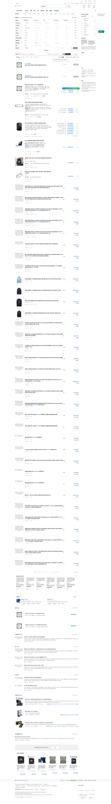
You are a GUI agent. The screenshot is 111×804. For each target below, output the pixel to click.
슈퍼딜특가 (54, 603)
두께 (32, 109)
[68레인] (58, 38)
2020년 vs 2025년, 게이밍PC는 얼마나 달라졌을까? (34, 637)
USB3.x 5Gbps (37, 128)
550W (42, 125)
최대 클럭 (33, 87)
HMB (40, 107)
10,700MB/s (41, 105)
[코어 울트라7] (48, 25)
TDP (46, 87)
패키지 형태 (17, 43)
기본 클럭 (26, 87)
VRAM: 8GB (42, 145)
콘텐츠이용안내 (42, 789)
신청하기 (74, 596)
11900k (51, 13)
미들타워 (31, 129)
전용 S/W (47, 107)
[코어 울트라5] (58, 25)
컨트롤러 (43, 104)
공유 (95, 10)
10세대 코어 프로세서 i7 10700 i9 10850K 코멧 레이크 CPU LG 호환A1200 (41, 243)
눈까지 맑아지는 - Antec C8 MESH (88, 69)
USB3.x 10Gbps (31, 128)
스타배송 (59, 603)
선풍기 (85, 29)
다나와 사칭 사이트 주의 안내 (22, 780)
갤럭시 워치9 (86, 18)
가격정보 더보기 (73, 90)
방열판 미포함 (28, 109)
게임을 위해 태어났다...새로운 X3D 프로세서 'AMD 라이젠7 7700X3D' (91, 43)
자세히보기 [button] (36, 789)
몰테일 (86, 1)
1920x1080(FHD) (30, 143)
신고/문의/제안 (87, 790)
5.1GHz (36, 87)
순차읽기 (28, 105)
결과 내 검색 (67, 54)
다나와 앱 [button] (17, 3)
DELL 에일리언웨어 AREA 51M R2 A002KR (34, 140)
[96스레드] (38, 33)
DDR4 (43, 86)
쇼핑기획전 (81, 3)
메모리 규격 (39, 86)
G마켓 (50, 599)
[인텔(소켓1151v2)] (48, 28)
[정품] (48, 43)
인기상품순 (17, 57)
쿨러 (16, 45)
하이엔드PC (28, 603)
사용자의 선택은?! (74, 17)
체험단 (91, 3)
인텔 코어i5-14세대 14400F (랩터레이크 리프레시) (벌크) (63, 766)
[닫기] (68, 59)
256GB (26, 127)
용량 (36, 147)
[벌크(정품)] (68, 43)
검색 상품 (31, 54)
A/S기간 (45, 108)
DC (40, 147)
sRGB (35, 143)
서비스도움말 (92, 790)
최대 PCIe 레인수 (18, 38)
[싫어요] (52, 747)
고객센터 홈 (81, 790)
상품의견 (26, 714)
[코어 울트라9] (38, 25)
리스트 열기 (77, 14)
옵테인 (44, 89)
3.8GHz (29, 87)
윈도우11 (85, 31)
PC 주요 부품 (35, 20)
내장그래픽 (17, 40)
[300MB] (38, 35)
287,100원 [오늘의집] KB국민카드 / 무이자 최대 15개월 (39, 114)
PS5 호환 (41, 108)
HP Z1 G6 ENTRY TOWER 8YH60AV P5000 (35, 123)
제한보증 (50, 108)
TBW (35, 108)
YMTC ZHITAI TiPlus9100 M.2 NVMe (34, 102)
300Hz (41, 143)
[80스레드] (48, 33)
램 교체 (31, 147)
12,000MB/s (32, 105)
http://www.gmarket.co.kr (53, 600)
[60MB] (58, 35)
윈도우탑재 (33, 603)
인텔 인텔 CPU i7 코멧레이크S (33, 437)
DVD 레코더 (30, 127)
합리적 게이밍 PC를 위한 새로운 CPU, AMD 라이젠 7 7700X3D (89, 91)
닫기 (26, 91)
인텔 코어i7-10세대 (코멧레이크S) (34, 84)
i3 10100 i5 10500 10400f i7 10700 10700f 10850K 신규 (41, 449)
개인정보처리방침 (73, 780)
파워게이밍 (38, 603)
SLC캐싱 (37, 107)
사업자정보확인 (54, 785)
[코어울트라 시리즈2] (38, 23)
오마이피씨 (24, 599)
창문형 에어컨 (86, 34)
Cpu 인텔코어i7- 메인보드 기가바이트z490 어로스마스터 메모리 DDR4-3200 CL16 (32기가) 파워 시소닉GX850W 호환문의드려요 (50, 724)
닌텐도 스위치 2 (86, 25)
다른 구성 (75, 135)
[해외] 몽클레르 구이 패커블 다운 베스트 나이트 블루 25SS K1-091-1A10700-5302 (43, 290)
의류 (44, 20)
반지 (25, 174)
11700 (47, 13)
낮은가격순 (22, 57)
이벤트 (88, 3)
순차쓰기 (37, 105)
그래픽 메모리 (38, 127)
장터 (35, 10)
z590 (64, 13)
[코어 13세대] (68, 23)
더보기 (94, 3)
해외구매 (64, 92)
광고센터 (89, 780)
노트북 (26, 142)
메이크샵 (94, 1)
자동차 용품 (65, 20)
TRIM (30, 107)
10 (53, 572)
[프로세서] (58, 23)
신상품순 (31, 57)
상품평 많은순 (36, 57)
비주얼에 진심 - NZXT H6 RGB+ (87, 71)
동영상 (50, 10)
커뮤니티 (85, 3)
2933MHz (31, 89)
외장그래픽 (29, 145)
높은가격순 (27, 57)
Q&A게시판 (17, 740)
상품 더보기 (76, 572)
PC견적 (72, 3)
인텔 (44, 125)
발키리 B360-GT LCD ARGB (31, 711)
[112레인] (38, 38)
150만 (32, 108)
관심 (36, 116)
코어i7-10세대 (32, 144)
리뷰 (47, 10)
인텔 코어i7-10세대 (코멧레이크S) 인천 (34, 613)
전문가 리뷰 (26, 682)
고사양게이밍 (23, 603)
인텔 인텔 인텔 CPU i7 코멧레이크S (34, 471)
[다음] (95, 16)
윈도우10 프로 (37, 125)
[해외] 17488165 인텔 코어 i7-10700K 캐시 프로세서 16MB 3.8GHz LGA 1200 (42, 369)
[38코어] (58, 30)
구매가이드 (26, 641)
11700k (29, 13)
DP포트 (50, 127)
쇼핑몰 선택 (50, 54)
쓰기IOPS (26, 106)
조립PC (68, 3)
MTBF (30, 108)
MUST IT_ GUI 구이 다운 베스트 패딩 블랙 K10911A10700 (37, 495)
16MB (43, 87)
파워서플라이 (27, 129)
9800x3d (86, 20)
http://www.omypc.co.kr (27, 600)
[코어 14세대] (48, 23)
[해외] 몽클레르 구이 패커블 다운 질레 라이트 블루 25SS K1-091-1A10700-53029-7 (43, 279)
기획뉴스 (25, 653)
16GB (42, 126)
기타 (46, 104)
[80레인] (48, 38)
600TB (38, 108)
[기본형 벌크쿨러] (48, 45)
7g (36, 109)
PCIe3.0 (26, 89)
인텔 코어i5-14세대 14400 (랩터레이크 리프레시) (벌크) (52, 766)
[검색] (69, 6)
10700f (55, 13)
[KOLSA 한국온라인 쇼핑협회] (17, 800)
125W (48, 87)
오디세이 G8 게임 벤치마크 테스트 (30, 685)
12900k (68, 13)
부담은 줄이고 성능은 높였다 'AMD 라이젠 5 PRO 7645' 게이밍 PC (89, 86)
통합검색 (27, 10)
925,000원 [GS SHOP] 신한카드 (35, 177)
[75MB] (48, 35)
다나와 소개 (63, 780)
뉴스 (38, 10)
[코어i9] (68, 25)
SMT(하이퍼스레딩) (28, 90)
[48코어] (38, 30)
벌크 (65, 90)
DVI (26, 128)
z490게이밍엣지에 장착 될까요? (32, 713)
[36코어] (68, 30)
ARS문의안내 (91, 797)
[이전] (94, 16)
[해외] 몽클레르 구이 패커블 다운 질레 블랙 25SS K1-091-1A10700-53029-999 (42, 313)
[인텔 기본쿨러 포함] (38, 45)
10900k (34, 13)
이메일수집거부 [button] (83, 797)
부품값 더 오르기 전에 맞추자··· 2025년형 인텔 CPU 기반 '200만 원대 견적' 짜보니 (40, 649)
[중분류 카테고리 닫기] (28, 20)
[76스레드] (58, 33)
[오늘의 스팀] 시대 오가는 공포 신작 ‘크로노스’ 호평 (34, 665)
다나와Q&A (56, 10)
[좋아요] (57, 747)
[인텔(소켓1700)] (38, 28)
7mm (34, 109)
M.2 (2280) (27, 104)
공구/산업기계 (56, 20)
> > (28, 98)
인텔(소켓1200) (27, 86)
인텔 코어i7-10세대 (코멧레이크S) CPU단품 (35, 624)
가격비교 (24, 54)
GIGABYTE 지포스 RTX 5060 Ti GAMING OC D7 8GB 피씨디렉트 (39, 722)
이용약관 (67, 780)
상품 (31, 10)
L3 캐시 (17, 35)
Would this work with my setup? (22, 736)
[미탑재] (38, 40)
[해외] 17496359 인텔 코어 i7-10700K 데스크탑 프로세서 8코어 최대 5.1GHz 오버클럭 (44, 357)
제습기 (85, 22)
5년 (47, 108)
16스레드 (35, 86)
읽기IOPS (46, 105)
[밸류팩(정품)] (58, 43)
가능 (33, 147)
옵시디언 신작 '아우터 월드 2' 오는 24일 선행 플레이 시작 (35, 657)
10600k (72, 13)
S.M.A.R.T (33, 107)
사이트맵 (85, 780)
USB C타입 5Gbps (44, 128)
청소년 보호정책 (80, 780)
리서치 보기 (18, 30)
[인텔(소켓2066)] (68, 28)
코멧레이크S (32, 126)
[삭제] (66, 6)
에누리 (82, 1)
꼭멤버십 (63, 603)
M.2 (49, 126)
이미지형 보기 (73, 54)
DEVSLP (43, 107)
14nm (48, 86)
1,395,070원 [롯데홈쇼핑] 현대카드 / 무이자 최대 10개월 (39, 163)
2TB (38, 147)
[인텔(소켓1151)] (58, 28)
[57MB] (68, 35)
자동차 (65, 3)
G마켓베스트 (50, 603)
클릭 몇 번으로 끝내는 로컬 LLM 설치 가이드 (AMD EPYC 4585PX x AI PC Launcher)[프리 (89, 83)
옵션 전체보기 (46, 50)
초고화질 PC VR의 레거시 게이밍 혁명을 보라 (32, 677)
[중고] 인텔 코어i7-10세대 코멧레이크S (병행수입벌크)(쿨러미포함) (41, 414)
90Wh (43, 147)
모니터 (85, 27)
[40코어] (48, 30)
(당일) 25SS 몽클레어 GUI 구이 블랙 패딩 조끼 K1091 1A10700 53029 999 (41, 300)
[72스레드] (68, 33)
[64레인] (68, 38)
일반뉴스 (25, 661)
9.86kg (35, 129)
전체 (18, 54)
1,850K (49, 105)
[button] (84, 6)
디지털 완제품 (25, 20)
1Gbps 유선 (46, 127)
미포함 (35, 90)
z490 (43, 13)
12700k (38, 13)
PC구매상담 (76, 3)
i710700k (24, 13)
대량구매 (39, 116)
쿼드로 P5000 (32, 125)
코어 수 (17, 30)
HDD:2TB (46, 126)
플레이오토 (90, 1)
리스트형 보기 (72, 54)
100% (38, 143)
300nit (44, 143)
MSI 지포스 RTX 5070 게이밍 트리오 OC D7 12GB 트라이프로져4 (38, 699)
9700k (60, 13)
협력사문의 (94, 780)
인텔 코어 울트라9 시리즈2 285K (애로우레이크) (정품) (73, 766)
